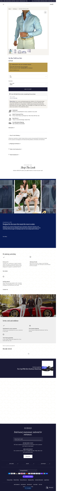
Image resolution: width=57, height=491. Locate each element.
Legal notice (46, 479)
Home (10, 8)
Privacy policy (10, 479)
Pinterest (29, 484)
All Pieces (15, 8)
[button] (4, 4)
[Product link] (35, 368)
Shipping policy (31, 479)
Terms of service (23, 479)
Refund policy (16, 479)
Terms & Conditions (13, 70)
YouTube (35, 484)
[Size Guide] (28, 80)
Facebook (23, 484)
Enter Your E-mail (19, 439)
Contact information (39, 479)
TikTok (40, 484)
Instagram (17, 484)
